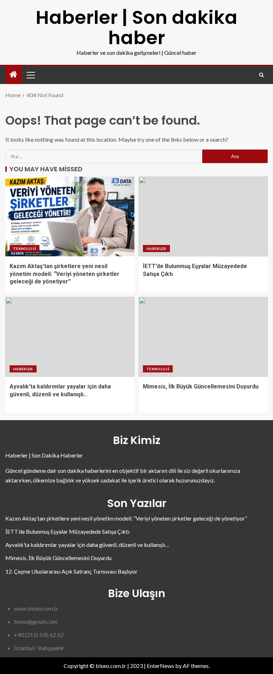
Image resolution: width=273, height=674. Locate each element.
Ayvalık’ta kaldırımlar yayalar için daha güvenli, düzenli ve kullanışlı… (87, 544)
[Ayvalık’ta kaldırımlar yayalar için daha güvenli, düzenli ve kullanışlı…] (69, 337)
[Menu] (30, 75)
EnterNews (160, 665)
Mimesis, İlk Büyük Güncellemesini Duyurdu (200, 386)
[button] (30, 75)
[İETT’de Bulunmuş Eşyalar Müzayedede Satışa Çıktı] (203, 216)
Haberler (156, 248)
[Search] (261, 75)
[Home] (13, 74)
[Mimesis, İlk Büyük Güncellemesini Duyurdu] (203, 337)
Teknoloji (24, 248)
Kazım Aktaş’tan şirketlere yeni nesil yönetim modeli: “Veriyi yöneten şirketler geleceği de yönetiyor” (64, 274)
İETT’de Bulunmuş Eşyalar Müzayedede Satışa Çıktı (67, 531)
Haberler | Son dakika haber (136, 27)
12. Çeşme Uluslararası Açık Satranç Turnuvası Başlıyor (71, 571)
